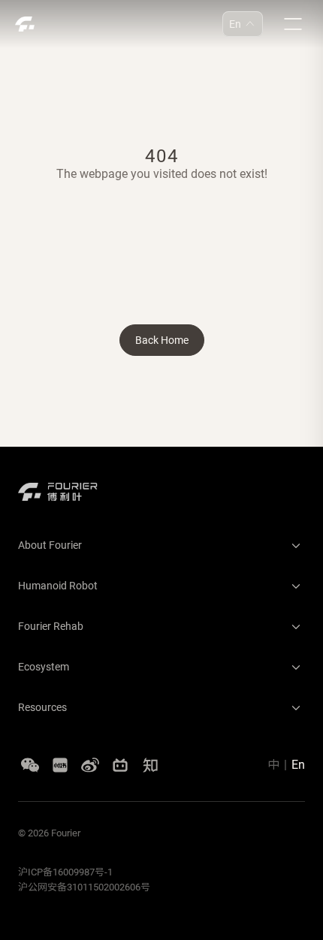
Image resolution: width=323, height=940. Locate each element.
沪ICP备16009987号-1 (65, 872)
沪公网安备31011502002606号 (84, 887)
